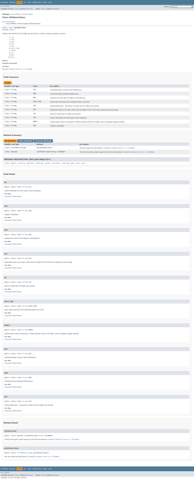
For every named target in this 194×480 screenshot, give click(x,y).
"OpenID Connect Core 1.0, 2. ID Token (138, 152)
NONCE (35, 121)
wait (72, 163)
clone (6, 163)
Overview (4, 2)
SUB (34, 125)
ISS (34, 117)
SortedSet (15, 148)
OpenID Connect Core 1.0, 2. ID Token (17, 69)
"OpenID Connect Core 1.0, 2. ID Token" (119, 148)
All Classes (5, 6)
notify (47, 163)
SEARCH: (167, 7)
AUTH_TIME (37, 101)
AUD (34, 97)
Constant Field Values (12, 196)
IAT (34, 113)
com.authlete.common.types (21, 14)
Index (45, 2)
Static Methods (25, 141)
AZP (34, 105)
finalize (21, 163)
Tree (29, 2)
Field (17, 9)
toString (65, 163)
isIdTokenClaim (43, 152)
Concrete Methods (43, 141)
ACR (34, 89)
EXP (34, 109)
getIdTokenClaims (44, 148)
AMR (34, 93)
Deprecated (37, 2)
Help (50, 2)
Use (25, 2)
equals (13, 163)
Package (12, 2)
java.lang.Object (8, 22)
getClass (30, 163)
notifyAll (56, 163)
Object (12, 30)
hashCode (39, 163)
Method (30, 9)
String (13, 89)
